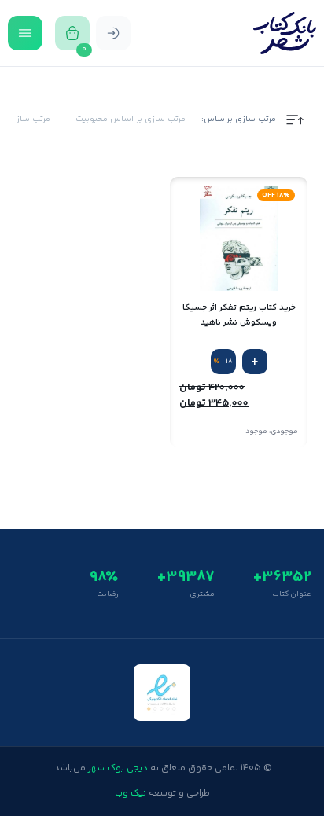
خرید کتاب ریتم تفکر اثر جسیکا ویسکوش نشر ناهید (239, 315)
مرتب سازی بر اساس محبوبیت (130, 119)
